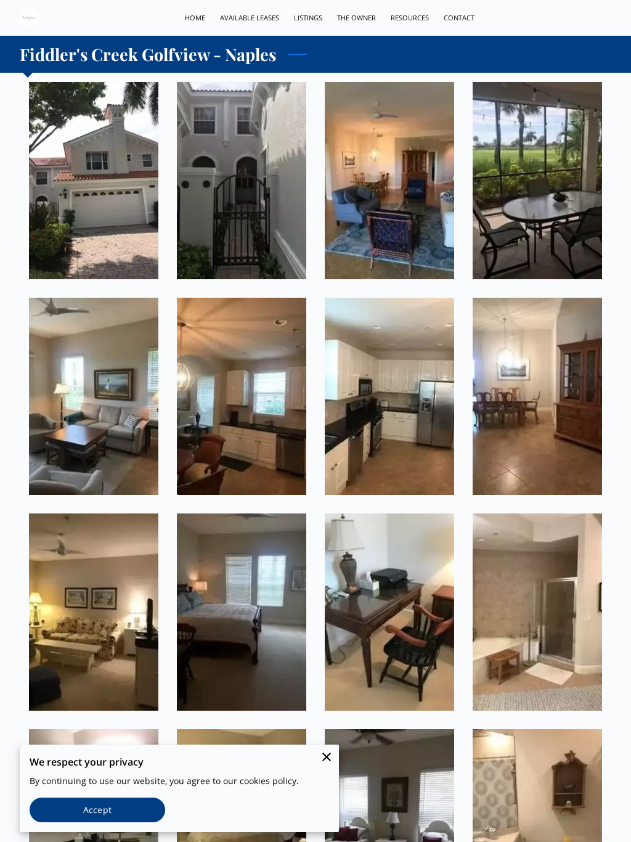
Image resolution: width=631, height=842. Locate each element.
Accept (97, 809)
